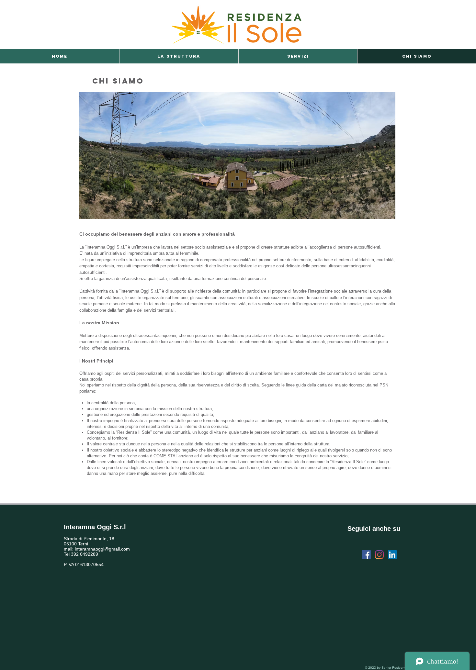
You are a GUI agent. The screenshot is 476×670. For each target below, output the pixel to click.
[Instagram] (379, 554)
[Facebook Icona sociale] (366, 554)
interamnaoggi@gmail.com (102, 549)
